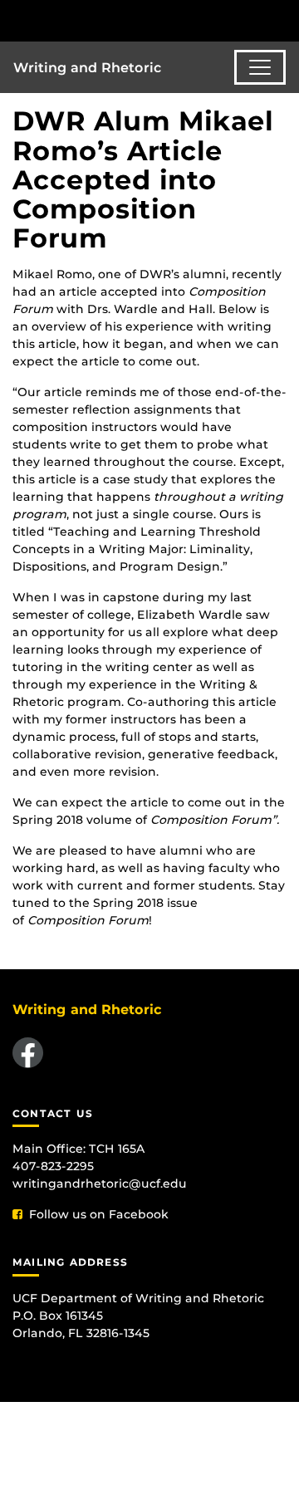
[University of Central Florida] (126, 20)
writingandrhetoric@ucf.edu (99, 1183)
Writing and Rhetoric (87, 68)
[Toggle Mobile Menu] (282, 19)
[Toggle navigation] (260, 67)
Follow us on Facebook (99, 1214)
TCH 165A (117, 1148)
